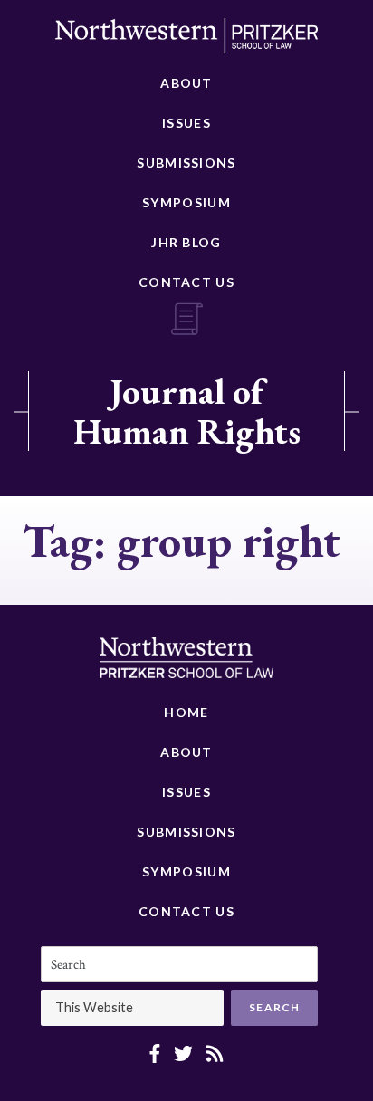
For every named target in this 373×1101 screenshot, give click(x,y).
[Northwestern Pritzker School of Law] (186, 40)
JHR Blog (186, 242)
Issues (186, 122)
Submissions (186, 162)
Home (186, 712)
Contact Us (186, 282)
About (186, 83)
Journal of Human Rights (187, 411)
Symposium (186, 202)
